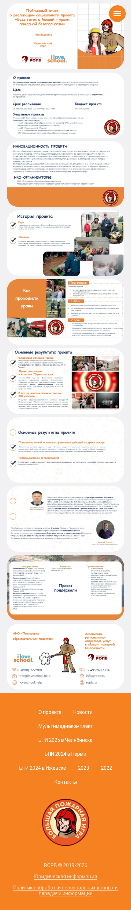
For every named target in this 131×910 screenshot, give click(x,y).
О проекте (49, 712)
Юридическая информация (65, 876)
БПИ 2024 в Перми (65, 754)
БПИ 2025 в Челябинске (65, 740)
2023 (83, 768)
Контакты (65, 782)
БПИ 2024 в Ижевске (42, 768)
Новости (83, 712)
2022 (106, 768)
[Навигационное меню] (117, 13)
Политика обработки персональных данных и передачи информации (65, 890)
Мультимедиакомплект (65, 726)
